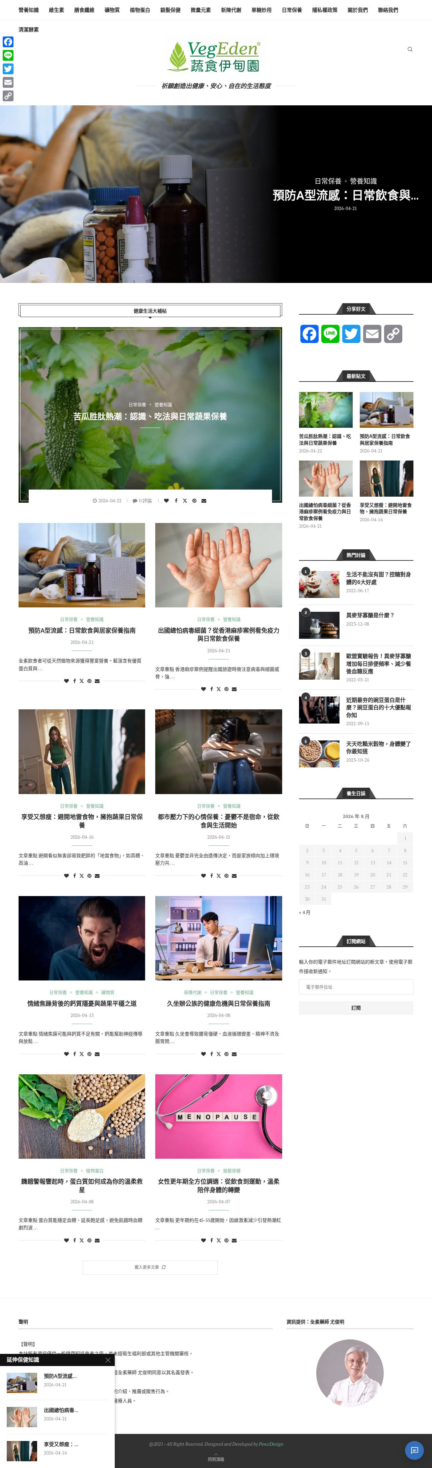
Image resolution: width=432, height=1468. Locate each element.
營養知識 (29, 10)
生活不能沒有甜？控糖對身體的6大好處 (378, 578)
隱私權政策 (325, 10)
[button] (12, 194)
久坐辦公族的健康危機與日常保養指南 (218, 1003)
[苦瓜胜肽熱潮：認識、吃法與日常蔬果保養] (326, 410)
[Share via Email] (204, 500)
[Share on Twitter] (186, 500)
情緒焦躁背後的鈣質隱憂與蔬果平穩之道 (82, 1003)
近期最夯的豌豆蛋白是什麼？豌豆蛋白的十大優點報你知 (378, 707)
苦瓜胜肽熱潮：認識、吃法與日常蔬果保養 (150, 416)
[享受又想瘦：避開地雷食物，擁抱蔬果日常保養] (82, 751)
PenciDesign (271, 1444)
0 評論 (145, 500)
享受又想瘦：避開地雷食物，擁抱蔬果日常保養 (386, 508)
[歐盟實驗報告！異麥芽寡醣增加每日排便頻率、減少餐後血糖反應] (319, 666)
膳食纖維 (84, 10)
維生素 (56, 10)
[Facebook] (8, 42)
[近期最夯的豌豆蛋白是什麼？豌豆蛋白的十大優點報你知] (319, 710)
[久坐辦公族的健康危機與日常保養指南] (218, 938)
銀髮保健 (170, 10)
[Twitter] (8, 69)
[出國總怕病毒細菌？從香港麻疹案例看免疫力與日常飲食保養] (216, 194)
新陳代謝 (231, 10)
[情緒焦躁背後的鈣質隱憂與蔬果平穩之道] (82, 938)
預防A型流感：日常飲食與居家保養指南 (82, 630)
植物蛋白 (140, 10)
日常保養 (292, 10)
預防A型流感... (60, 1376)
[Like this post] (167, 500)
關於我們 (358, 10)
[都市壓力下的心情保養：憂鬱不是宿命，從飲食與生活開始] (218, 751)
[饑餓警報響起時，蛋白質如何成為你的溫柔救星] (82, 1116)
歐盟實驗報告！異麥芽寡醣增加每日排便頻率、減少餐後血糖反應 (378, 664)
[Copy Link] (8, 96)
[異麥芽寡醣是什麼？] (319, 625)
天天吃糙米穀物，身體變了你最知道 (378, 748)
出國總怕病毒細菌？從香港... (346, 195)
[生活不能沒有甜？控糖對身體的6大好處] (319, 584)
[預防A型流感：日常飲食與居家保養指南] (82, 565)
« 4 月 (304, 912)
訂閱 (356, 1008)
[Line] (8, 55)
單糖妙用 (261, 10)
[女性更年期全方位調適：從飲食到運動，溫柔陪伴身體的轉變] (218, 1116)
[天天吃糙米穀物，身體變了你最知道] (319, 753)
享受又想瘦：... (61, 1444)
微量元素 (201, 10)
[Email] (8, 82)
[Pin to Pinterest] (195, 500)
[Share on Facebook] (177, 500)
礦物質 (112, 10)
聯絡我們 (388, 10)
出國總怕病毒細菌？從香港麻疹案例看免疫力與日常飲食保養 (325, 511)
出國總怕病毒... (61, 1410)
